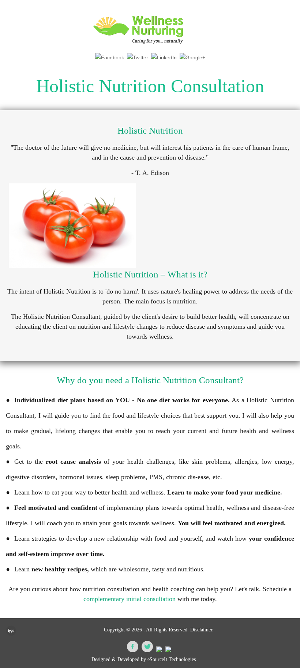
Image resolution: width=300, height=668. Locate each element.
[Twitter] (137, 57)
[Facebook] (109, 57)
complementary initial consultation (129, 598)
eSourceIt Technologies (171, 659)
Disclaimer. (202, 629)
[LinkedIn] (164, 57)
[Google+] (192, 57)
